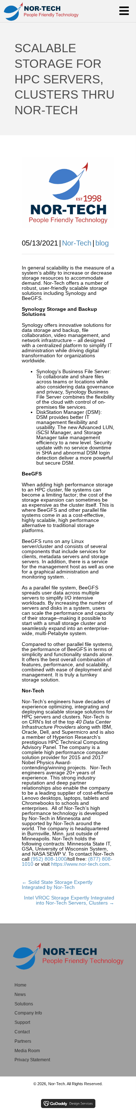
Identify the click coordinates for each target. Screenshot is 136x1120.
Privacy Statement (32, 1059)
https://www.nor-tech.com (80, 864)
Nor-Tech (76, 243)
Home (20, 985)
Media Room (27, 1050)
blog (102, 243)
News (20, 994)
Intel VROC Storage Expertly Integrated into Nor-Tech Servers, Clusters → (69, 900)
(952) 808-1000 (49, 859)
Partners (23, 1041)
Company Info (28, 1013)
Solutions (24, 1003)
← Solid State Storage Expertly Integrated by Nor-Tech (57, 885)
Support (22, 1022)
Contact (22, 1031)
